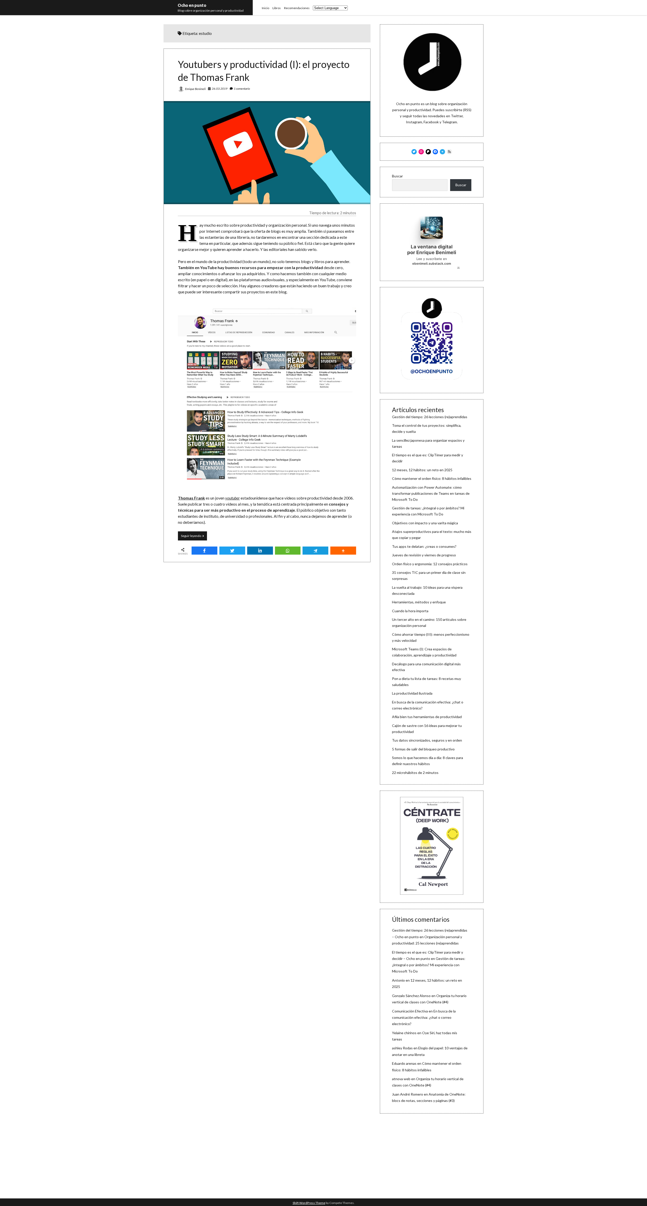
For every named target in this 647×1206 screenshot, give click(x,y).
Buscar (397, 176)
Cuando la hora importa (410, 611)
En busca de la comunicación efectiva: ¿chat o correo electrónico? (424, 1017)
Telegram (449, 122)
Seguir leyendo (194, 537)
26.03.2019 (219, 88)
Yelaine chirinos (404, 1033)
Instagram (414, 122)
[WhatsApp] (288, 551)
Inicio (265, 8)
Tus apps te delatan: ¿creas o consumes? (424, 546)
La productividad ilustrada (412, 693)
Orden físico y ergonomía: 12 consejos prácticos (430, 564)
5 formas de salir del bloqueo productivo (423, 749)
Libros (276, 8)
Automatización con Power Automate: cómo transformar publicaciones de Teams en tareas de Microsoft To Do (431, 493)
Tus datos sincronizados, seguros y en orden (427, 740)
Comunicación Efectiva (410, 1011)
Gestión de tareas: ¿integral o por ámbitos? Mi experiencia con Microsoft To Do (428, 964)
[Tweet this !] (232, 551)
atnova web (401, 1079)
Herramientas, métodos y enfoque (419, 602)
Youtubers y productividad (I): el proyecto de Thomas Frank (267, 152)
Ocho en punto (192, 5)
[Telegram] (315, 551)
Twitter (457, 116)
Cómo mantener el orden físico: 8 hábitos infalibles (431, 478)
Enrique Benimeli (195, 89)
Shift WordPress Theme (309, 1203)
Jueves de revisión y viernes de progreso (424, 555)
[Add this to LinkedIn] (260, 551)
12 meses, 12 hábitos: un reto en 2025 (422, 470)
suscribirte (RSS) (458, 110)
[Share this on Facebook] (204, 551)
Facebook (431, 122)
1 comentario (242, 88)
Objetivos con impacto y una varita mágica (425, 523)
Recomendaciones (297, 8)
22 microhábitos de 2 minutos (415, 772)
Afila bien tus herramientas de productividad (427, 717)
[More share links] (343, 551)
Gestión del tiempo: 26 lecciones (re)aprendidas (429, 417)
